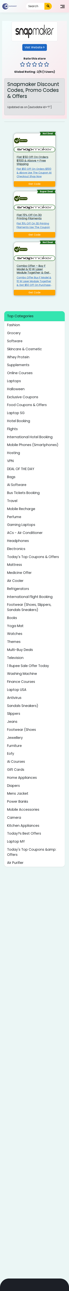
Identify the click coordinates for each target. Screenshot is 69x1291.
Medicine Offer (19, 572)
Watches (14, 633)
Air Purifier (15, 862)
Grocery (14, 333)
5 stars (46, 65)
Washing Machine (22, 673)
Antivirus (14, 697)
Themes (14, 641)
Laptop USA (16, 689)
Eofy (10, 753)
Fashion (13, 325)
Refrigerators (18, 588)
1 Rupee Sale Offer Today (28, 665)
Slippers (13, 713)
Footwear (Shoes (21, 729)
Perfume (14, 517)
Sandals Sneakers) (22, 705)
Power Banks (17, 801)
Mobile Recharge (21, 508)
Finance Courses (21, 681)
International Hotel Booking (30, 437)
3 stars (34, 65)
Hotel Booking (18, 421)
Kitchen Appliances (23, 825)
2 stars (28, 65)
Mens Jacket (17, 793)
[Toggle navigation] (62, 6)
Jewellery (15, 737)
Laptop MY (16, 841)
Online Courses (20, 373)
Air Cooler (15, 580)
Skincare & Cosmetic (24, 349)
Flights (12, 429)
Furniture (14, 745)
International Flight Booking (30, 596)
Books (12, 617)
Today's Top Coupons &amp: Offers (31, 852)
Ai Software (16, 484)
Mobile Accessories (23, 809)
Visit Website (34, 47)
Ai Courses (16, 761)
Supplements (18, 365)
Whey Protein (18, 357)
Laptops (14, 381)
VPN (10, 461)
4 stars (40, 65)
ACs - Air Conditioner (25, 532)
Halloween (16, 389)
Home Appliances (22, 777)
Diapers (13, 785)
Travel (12, 500)
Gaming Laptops (21, 524)
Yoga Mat (15, 625)
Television (15, 657)
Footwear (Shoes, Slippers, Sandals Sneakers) (29, 607)
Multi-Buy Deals (20, 649)
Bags (11, 477)
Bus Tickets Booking (23, 492)
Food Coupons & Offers (27, 405)
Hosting (13, 452)
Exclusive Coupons (22, 397)
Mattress (14, 564)
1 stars (22, 65)
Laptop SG (16, 413)
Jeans (12, 721)
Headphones (18, 540)
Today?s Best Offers (24, 833)
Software (14, 341)
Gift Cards (15, 769)
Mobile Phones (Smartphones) (32, 444)
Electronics (16, 548)
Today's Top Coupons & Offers (33, 556)
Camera (14, 817)
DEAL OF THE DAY (20, 469)
